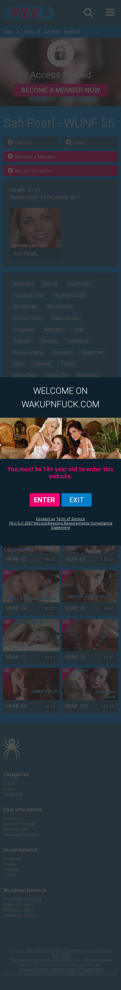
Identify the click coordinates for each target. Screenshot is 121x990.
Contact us (45, 519)
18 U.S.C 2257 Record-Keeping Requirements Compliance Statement (61, 525)
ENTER (44, 500)
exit (76, 500)
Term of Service (70, 519)
